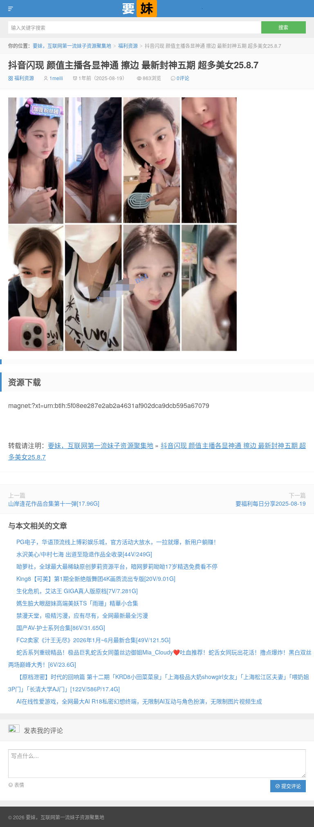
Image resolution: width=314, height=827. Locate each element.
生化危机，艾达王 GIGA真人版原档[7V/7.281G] (77, 591)
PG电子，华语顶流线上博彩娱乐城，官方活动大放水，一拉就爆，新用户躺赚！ (117, 542)
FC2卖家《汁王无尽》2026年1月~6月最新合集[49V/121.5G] (93, 640)
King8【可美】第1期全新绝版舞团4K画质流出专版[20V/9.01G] (95, 578)
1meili (56, 77)
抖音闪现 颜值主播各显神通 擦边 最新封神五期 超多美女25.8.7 (133, 64)
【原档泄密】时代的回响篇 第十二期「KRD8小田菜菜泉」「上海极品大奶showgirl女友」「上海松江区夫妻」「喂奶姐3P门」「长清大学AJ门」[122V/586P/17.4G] (158, 682)
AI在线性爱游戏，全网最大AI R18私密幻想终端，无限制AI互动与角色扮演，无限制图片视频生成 (139, 701)
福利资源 (128, 45)
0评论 (183, 77)
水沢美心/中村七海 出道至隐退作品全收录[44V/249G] (84, 554)
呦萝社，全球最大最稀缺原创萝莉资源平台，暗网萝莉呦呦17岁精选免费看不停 (117, 566)
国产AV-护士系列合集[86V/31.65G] (60, 627)
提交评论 (290, 785)
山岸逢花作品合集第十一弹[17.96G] (53, 503)
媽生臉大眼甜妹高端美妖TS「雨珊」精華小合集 (77, 603)
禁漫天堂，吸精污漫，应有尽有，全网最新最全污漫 (82, 615)
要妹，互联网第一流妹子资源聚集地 (157, 8)
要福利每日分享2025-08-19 (271, 503)
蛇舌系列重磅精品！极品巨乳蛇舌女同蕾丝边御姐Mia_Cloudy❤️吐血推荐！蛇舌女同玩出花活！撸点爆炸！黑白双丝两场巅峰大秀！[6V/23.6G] (160, 658)
